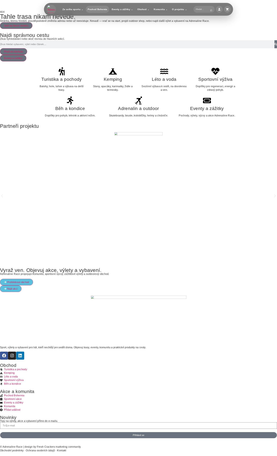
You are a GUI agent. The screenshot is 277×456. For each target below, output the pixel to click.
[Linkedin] (20, 356)
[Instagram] (12, 356)
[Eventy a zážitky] (207, 101)
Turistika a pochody (61, 79)
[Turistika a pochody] (62, 71)
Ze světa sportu (71, 9)
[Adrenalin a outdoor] (138, 101)
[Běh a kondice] (70, 101)
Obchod (142, 9)
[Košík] (227, 9)
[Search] (275, 44)
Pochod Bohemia (97, 9)
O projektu (178, 9)
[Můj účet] (219, 9)
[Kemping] (113, 71)
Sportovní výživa (215, 79)
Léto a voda (164, 79)
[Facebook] (4, 356)
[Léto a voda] (164, 71)
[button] (2, 196)
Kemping (113, 79)
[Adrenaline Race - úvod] (51, 9)
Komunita (159, 9)
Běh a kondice (70, 108)
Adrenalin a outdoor (138, 108)
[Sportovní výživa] (215, 71)
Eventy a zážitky (121, 9)
